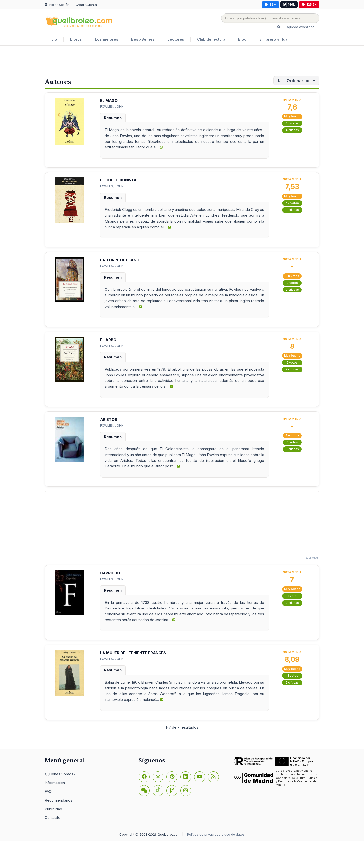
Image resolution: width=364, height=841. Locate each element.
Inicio (52, 39)
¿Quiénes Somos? (60, 774)
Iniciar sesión (59, 5)
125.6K (312, 4)
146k (291, 4)
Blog (242, 39)
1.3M (273, 4)
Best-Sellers (143, 39)
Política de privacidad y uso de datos (216, 834)
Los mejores (106, 39)
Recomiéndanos (58, 800)
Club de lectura (211, 39)
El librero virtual (274, 39)
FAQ (48, 791)
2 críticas (292, 369)
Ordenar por (299, 80)
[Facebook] (144, 776)
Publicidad (53, 809)
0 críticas (292, 289)
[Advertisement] (182, 62)
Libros (76, 39)
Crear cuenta (86, 5)
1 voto (292, 596)
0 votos (292, 283)
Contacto (52, 817)
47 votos (292, 203)
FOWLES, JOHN (112, 106)
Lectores (175, 39)
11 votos (292, 675)
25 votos (292, 123)
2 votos (292, 362)
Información (55, 782)
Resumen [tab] (113, 118)
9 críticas (292, 210)
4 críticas (292, 130)
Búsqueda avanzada (298, 27)
